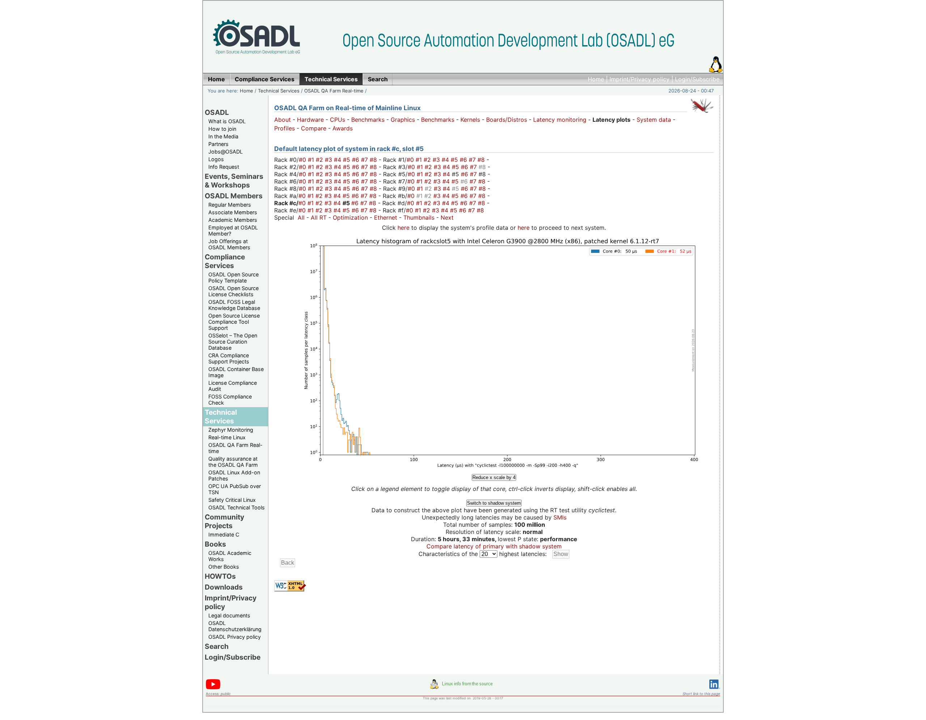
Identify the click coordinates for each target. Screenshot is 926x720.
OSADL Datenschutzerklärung (235, 626)
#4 (338, 159)
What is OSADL (227, 121)
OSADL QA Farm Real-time (334, 91)
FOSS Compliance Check (230, 399)
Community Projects (224, 521)
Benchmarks (368, 119)
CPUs (337, 119)
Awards (342, 128)
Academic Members (232, 220)
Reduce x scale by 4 (493, 477)
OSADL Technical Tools (236, 507)
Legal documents (229, 615)
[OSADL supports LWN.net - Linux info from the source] (463, 686)
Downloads (224, 587)
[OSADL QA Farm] (702, 114)
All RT (319, 217)
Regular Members (229, 205)
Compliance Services (225, 261)
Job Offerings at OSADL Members (229, 244)
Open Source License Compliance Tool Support (234, 321)
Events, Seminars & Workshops (234, 180)
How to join (222, 129)
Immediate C (223, 534)
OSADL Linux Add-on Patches (234, 475)
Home (596, 79)
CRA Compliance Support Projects (228, 358)
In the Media (223, 136)
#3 (329, 159)
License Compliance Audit (232, 386)
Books (215, 544)
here (403, 227)
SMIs (559, 517)
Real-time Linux (227, 437)
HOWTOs (220, 576)
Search (217, 646)
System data (654, 119)
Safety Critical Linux (232, 500)
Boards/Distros (506, 119)
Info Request (223, 167)
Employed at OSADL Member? (233, 230)
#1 (312, 159)
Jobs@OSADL (225, 151)
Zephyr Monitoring (230, 430)
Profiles (284, 128)
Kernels (470, 119)
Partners (218, 144)
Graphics (403, 119)
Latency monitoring (559, 119)
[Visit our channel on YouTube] (213, 688)
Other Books (223, 567)
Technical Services (279, 91)
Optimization (350, 217)
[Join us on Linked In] (714, 690)
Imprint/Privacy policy (639, 79)
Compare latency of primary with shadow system (494, 546)
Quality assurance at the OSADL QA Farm (233, 462)
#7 (365, 159)
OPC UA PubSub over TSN (234, 489)
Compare (313, 128)
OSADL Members (234, 195)
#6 (356, 159)
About (282, 119)
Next (447, 217)
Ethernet (385, 217)
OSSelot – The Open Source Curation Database (232, 341)
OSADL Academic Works (229, 556)
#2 (320, 159)
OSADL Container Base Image (236, 372)
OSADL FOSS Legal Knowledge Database (234, 305)
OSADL (217, 112)
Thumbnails (418, 217)
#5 (347, 159)
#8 (374, 159)
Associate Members (232, 212)
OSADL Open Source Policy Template (233, 277)
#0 (303, 159)
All (301, 217)
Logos (216, 159)
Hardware (310, 119)
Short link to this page (701, 693)
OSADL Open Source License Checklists (233, 291)
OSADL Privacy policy (234, 637)
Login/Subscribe (697, 79)
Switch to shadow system (494, 503)
